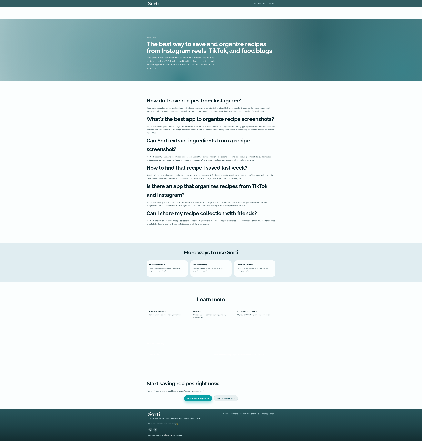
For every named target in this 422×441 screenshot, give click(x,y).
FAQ (264, 3)
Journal (271, 3)
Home (164, 10)
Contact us (254, 414)
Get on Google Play (226, 398)
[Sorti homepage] (175, 414)
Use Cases (170, 10)
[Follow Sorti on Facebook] (155, 430)
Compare (234, 414)
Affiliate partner (267, 414)
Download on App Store (198, 398)
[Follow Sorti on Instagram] (150, 430)
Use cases (257, 3)
